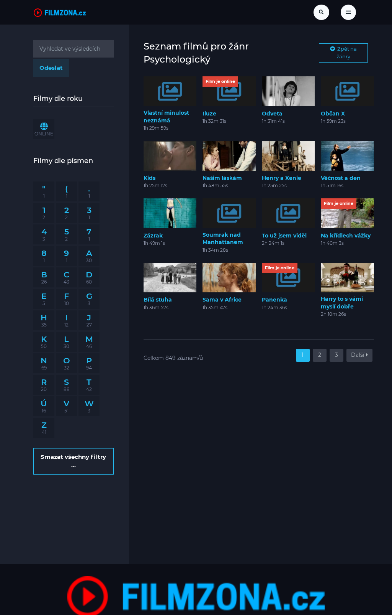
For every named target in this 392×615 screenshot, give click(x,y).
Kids (149, 178)
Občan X (333, 113)
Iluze (209, 113)
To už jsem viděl (284, 235)
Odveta (272, 113)
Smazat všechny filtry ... (73, 461)
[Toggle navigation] (348, 12)
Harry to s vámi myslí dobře (342, 302)
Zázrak (153, 235)
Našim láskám (222, 178)
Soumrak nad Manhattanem (223, 238)
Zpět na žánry (346, 52)
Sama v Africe (222, 299)
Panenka (274, 299)
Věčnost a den (341, 178)
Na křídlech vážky (346, 235)
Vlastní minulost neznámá (166, 116)
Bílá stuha (158, 299)
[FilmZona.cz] (60, 12)
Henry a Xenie (281, 178)
